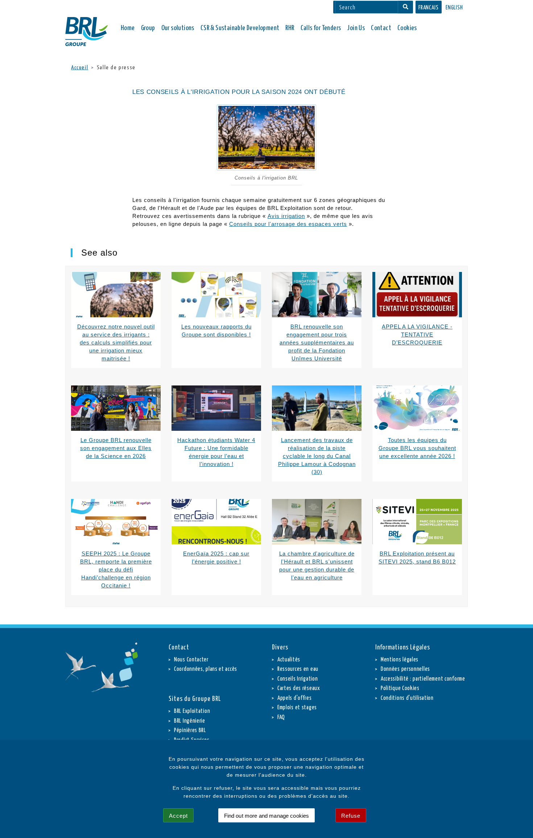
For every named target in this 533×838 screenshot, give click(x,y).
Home (128, 28)
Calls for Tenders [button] (321, 28)
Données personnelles (405, 669)
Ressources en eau (297, 669)
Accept (178, 816)
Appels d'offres (294, 698)
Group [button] (148, 28)
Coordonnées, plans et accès (205, 669)
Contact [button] (381, 28)
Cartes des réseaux (298, 688)
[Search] (405, 7)
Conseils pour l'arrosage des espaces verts (288, 224)
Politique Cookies (400, 688)
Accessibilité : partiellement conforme (423, 679)
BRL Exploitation (192, 711)
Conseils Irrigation (297, 679)
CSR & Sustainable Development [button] (240, 28)
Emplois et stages (297, 707)
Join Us (356, 28)
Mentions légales (399, 659)
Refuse (350, 816)
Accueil (79, 67)
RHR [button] (289, 28)
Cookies (407, 28)
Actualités (288, 659)
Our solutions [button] (177, 28)
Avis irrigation (286, 216)
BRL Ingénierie (189, 721)
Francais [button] (428, 8)
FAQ (281, 717)
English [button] (454, 8)
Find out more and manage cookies (266, 816)
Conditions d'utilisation (407, 698)
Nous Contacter (191, 659)
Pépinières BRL (190, 730)
